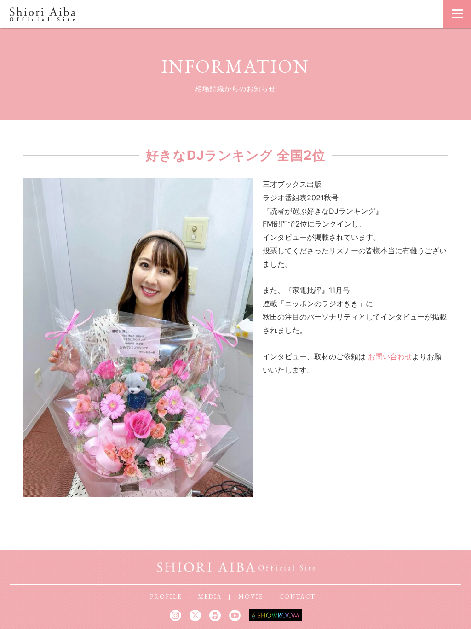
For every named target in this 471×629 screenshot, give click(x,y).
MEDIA (210, 596)
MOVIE (250, 596)
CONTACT (297, 596)
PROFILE (166, 596)
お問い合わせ (390, 356)
